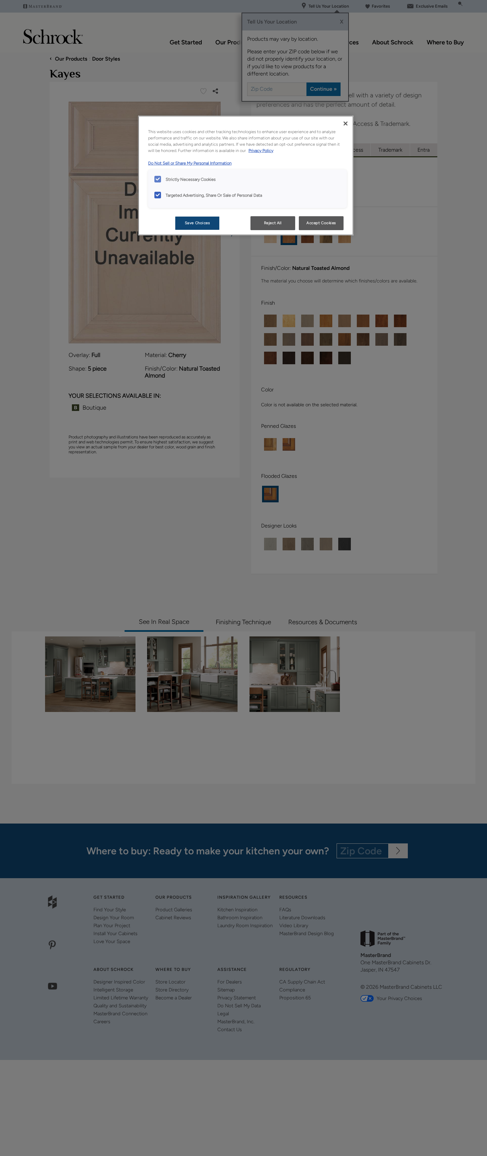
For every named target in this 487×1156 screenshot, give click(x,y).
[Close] (345, 123)
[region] (245, 175)
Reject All (273, 223)
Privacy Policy (260, 150)
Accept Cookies (321, 223)
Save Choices (197, 223)
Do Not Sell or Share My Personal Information (190, 163)
